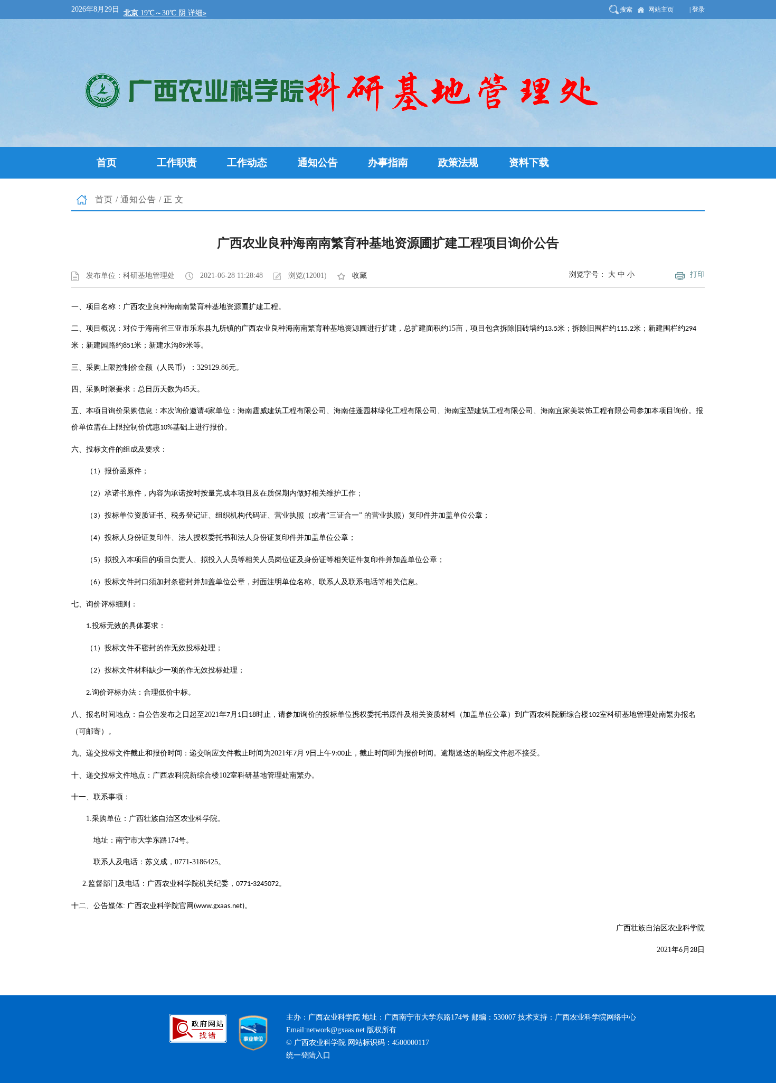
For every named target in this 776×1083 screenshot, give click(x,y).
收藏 (359, 275)
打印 (697, 274)
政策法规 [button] (458, 162)
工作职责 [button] (177, 162)
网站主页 (661, 9)
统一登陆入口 (308, 1055)
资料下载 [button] (529, 162)
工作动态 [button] (247, 162)
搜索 (626, 9)
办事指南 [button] (388, 162)
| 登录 (697, 9)
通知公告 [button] (318, 162)
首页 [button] (107, 162)
